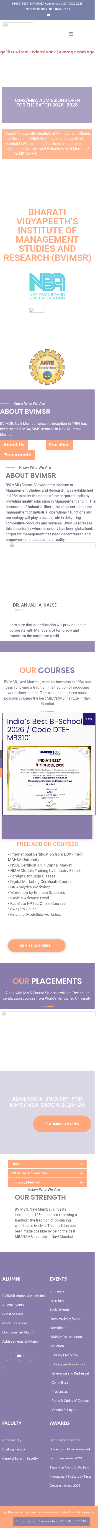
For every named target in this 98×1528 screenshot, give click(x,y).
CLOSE (89, 719)
